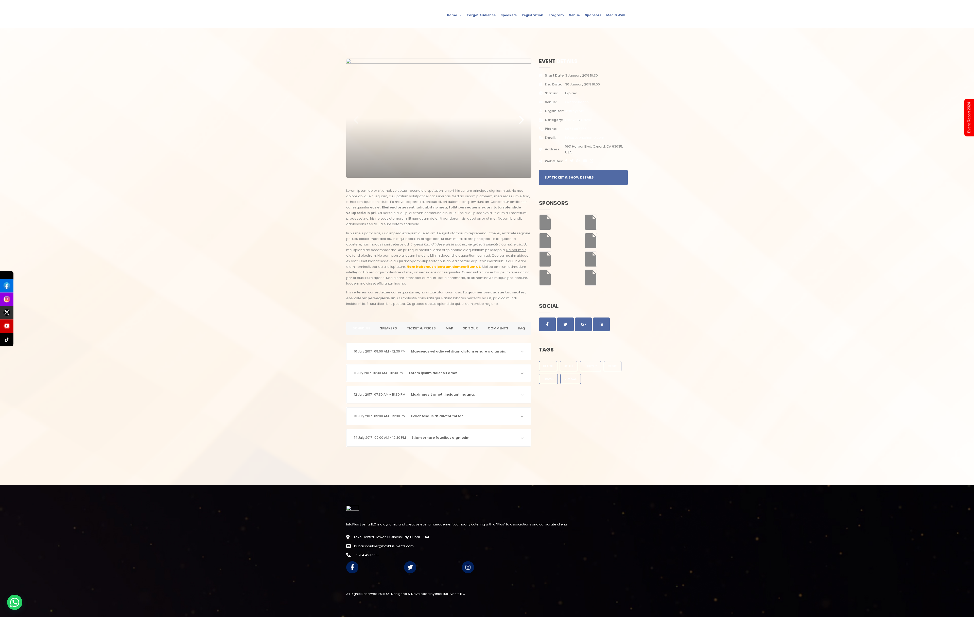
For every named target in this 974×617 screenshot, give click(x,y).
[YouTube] (585, 160)
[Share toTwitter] (565, 324)
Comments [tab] (498, 328)
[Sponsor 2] (591, 222)
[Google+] (578, 160)
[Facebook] (566, 160)
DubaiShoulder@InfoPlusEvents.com (384, 546)
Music (612, 366)
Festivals (572, 119)
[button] (438, 351)
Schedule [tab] (361, 328)
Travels (587, 119)
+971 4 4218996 (366, 555)
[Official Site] (591, 160)
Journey (590, 366)
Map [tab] (449, 328)
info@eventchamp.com (584, 137)
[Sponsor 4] (591, 240)
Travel (548, 379)
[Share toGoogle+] (583, 324)
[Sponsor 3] (545, 240)
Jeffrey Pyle (574, 111)
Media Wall (615, 15)
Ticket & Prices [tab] (421, 328)
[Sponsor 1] (545, 222)
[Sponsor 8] (591, 277)
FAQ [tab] (521, 328)
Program (556, 15)
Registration (532, 15)
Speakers (509, 15)
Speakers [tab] (388, 328)
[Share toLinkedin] (601, 324)
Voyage (570, 379)
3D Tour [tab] (470, 328)
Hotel (568, 366)
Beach (548, 366)
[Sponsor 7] (545, 277)
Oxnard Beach (577, 102)
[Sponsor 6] (591, 259)
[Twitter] (571, 160)
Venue (574, 15)
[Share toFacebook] (547, 324)
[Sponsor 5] (545, 259)
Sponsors (593, 15)
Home (452, 15)
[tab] (438, 351)
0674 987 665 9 (577, 128)
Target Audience (481, 15)
